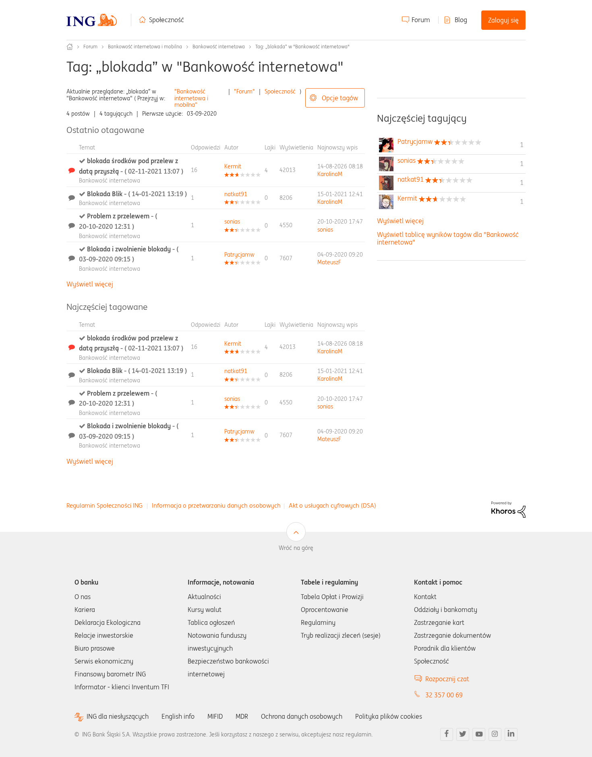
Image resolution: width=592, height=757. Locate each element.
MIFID (215, 716)
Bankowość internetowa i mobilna (145, 47)
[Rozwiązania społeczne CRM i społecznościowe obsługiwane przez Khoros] (508, 509)
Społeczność (166, 20)
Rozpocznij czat (447, 679)
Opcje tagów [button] (340, 98)
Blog (461, 20)
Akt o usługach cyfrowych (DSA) (332, 505)
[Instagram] (495, 734)
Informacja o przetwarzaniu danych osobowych (216, 505)
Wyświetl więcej (89, 284)
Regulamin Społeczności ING (104, 505)
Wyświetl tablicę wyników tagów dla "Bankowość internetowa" (448, 238)
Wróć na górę (296, 548)
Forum (421, 20)
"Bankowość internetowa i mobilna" (191, 98)
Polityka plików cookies (388, 716)
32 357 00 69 (444, 695)
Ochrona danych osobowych (301, 716)
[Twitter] (462, 734)
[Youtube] (478, 734)
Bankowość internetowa (219, 47)
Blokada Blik (137, 194)
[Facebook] (446, 734)
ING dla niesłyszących (118, 716)
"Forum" (244, 91)
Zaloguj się (503, 20)
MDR (242, 716)
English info (178, 716)
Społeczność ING (69, 47)
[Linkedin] (511, 734)
